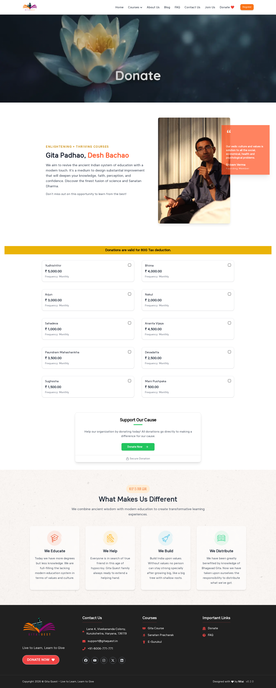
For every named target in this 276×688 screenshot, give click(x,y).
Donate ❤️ (227, 7)
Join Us (210, 7)
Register (247, 7)
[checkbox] (129, 265)
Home (119, 7)
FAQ (177, 7)
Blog (167, 7)
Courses (133, 7)
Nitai (241, 681)
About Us (153, 7)
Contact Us (192, 7)
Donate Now (135, 447)
